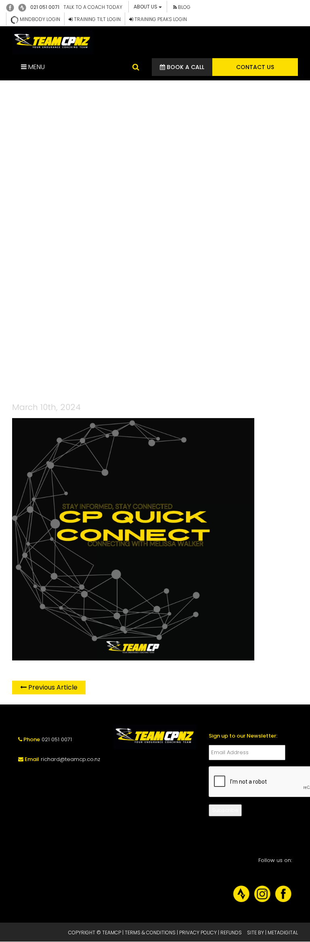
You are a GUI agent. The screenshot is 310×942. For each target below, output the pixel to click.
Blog (184, 7)
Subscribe (225, 810)
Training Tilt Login (97, 19)
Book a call (184, 67)
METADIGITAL (283, 932)
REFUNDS (231, 932)
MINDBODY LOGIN (39, 19)
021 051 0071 (44, 7)
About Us (146, 6)
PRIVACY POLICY (198, 932)
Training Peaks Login (160, 19)
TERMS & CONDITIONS (150, 932)
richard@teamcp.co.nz (70, 759)
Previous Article (52, 687)
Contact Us (255, 67)
